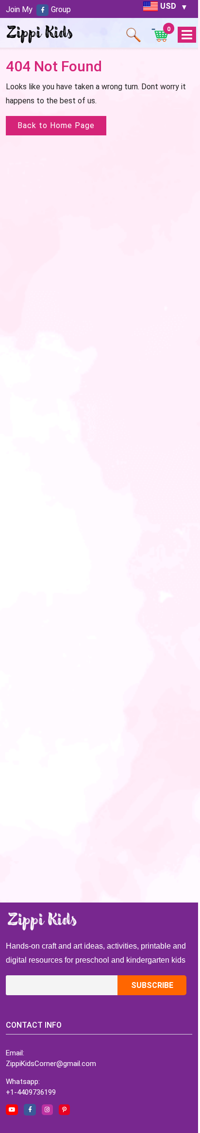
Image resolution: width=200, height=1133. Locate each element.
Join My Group (38, 9)
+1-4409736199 (31, 1092)
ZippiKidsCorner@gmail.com (51, 1063)
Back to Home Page (56, 125)
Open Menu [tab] (187, 35)
